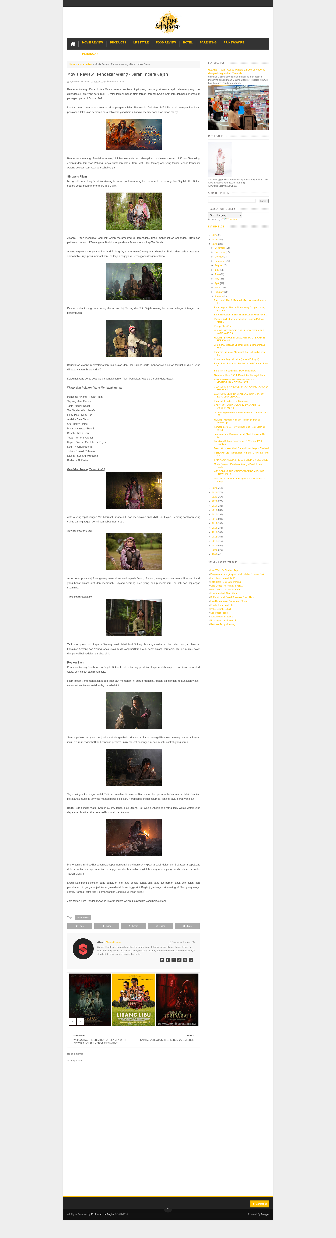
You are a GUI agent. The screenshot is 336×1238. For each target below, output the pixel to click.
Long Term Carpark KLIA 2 (223, 578)
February (219, 292)
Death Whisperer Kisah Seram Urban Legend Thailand (241, 448)
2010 (215, 545)
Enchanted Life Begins (102, 1214)
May (217, 278)
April (217, 283)
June (217, 274)
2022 (215, 492)
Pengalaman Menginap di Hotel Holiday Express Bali (237, 574)
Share (108, 926)
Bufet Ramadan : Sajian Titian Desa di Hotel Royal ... (241, 314)
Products (118, 42)
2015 (215, 523)
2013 (215, 532)
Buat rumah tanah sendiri (223, 620)
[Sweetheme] (162, 960)
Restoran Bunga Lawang (222, 624)
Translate (232, 219)
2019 (215, 505)
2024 (215, 244)
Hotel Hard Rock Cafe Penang (225, 582)
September (220, 261)
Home (72, 64)
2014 (215, 527)
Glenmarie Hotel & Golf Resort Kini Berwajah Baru (239, 375)
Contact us (261, 1204)
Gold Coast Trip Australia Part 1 (226, 585)
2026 (215, 235)
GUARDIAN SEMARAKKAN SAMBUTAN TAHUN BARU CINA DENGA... (239, 395)
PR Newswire (234, 42)
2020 (215, 501)
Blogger (265, 1214)
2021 (215, 497)
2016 (215, 519)
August (219, 265)
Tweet (81, 926)
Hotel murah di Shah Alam (223, 593)
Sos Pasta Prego (219, 612)
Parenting (208, 42)
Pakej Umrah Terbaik (221, 609)
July (217, 270)
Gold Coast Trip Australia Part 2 (226, 589)
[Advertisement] (133, 1163)
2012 (215, 536)
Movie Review (92, 42)
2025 (215, 239)
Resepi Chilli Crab (223, 326)
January (219, 296)
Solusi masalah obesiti (221, 616)
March (218, 287)
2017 (215, 514)
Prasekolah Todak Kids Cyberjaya (231, 401)
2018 (215, 510)
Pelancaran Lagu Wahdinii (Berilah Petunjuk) (236, 359)
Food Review (166, 42)
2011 (215, 541)
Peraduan (90, 53)
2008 (215, 554)
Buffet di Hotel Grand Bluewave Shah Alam (232, 597)
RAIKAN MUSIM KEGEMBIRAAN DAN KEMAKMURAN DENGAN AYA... (234, 381)
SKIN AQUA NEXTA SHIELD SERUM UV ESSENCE (241, 460)
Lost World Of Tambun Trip (224, 570)
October (219, 256)
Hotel (188, 42)
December (220, 247)
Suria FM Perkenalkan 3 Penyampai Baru (235, 370)
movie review (85, 64)
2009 (215, 550)
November (220, 252)
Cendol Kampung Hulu (221, 605)
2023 (215, 488)
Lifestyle (141, 42)
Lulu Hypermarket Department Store (228, 601)
